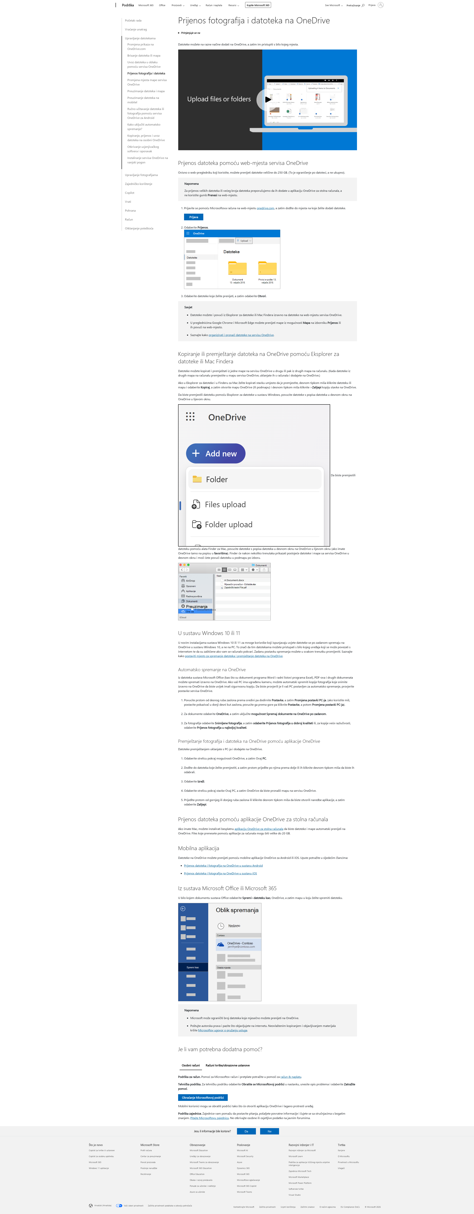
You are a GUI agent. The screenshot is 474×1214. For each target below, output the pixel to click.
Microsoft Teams (244, 1191)
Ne (269, 1131)
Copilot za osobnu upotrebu (101, 1156)
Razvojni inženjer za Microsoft (302, 1150)
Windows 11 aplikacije (99, 1168)
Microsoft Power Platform (300, 1183)
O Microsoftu (344, 1156)
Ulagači (341, 1168)
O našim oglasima (328, 1206)
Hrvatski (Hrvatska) (102, 1205)
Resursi (232, 5)
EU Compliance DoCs (350, 1206)
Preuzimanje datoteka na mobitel (143, 100)
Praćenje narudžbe (149, 1168)
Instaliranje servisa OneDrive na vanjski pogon (147, 160)
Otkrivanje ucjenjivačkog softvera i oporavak (143, 149)
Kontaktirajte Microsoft (243, 1206)
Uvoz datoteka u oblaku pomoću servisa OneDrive (144, 64)
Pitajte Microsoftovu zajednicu (209, 1118)
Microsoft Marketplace (299, 1177)
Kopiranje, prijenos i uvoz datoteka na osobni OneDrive (146, 138)
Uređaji (194, 5)
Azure (239, 1162)
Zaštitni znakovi (308, 1206)
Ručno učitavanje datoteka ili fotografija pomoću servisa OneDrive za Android (145, 113)
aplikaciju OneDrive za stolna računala (259, 829)
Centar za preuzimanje (151, 1156)
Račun (129, 219)
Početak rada (133, 20)
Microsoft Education (199, 1150)
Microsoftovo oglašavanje (248, 1180)
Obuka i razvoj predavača (201, 1180)
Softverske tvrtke (296, 1188)
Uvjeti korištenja (288, 1206)
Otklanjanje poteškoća (139, 228)
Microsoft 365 (145, 5)
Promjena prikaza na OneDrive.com (140, 46)
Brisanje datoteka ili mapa (143, 55)
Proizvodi (177, 5)
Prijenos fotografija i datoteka (146, 73)
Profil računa (146, 1150)
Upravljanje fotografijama (141, 175)
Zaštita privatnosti (267, 1206)
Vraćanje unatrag (136, 29)
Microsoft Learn (296, 1156)
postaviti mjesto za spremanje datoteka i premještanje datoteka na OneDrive (234, 656)
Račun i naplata (214, 5)
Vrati (128, 201)
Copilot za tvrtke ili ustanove (102, 1150)
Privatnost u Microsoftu (348, 1162)
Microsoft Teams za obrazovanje (204, 1162)
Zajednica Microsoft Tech (300, 1171)
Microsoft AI (242, 1150)
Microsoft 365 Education (201, 1168)
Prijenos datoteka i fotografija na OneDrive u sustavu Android (223, 865)
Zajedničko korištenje (138, 184)
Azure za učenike (197, 1191)
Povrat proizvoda (148, 1162)
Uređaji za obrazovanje (200, 1156)
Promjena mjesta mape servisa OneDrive (147, 82)
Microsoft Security (245, 1156)
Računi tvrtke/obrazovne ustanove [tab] (228, 1065)
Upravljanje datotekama (140, 38)
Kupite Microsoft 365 (258, 5)
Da (246, 1131)
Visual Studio (295, 1194)
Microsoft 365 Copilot (246, 1186)
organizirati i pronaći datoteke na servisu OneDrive (241, 335)
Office (162, 5)
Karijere (341, 1150)
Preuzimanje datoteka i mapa (146, 91)
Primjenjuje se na (190, 32)
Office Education (197, 1174)
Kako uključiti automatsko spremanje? (143, 126)
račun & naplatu (291, 1077)
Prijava (193, 217)
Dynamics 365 (243, 1168)
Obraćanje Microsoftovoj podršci (203, 1097)
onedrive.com (265, 208)
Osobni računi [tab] (191, 1065)
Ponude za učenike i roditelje (203, 1186)
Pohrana (130, 210)
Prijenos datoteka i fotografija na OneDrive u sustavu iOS (220, 873)
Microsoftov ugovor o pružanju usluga (222, 1030)
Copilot (129, 193)
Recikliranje (146, 1174)
